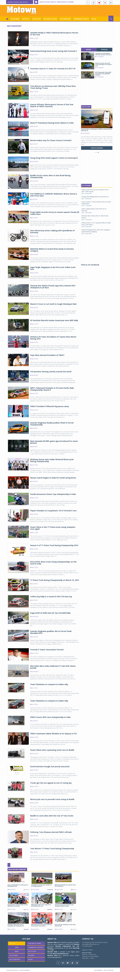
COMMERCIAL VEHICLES (81, 19)
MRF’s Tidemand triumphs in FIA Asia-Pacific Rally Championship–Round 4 (52, 389)
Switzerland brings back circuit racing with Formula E (53, 51)
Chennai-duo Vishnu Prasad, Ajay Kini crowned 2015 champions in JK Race (52, 286)
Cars (16, 947)
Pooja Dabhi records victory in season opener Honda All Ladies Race (54, 213)
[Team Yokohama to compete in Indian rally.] (16, 687)
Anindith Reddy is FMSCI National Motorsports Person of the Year (54, 34)
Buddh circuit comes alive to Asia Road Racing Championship (50, 176)
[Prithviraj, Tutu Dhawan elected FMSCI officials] (18, 837)
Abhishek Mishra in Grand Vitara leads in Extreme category (52, 250)
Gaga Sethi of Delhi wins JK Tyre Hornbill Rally (50, 613)
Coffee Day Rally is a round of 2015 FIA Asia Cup (51, 596)
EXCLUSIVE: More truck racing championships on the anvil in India (53, 563)
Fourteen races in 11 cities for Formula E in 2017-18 (52, 68)
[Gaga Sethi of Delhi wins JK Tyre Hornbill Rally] (18, 617)
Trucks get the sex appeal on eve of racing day (51, 783)
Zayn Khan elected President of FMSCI (47, 355)
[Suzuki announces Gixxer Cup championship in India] (18, 499)
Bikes (16, 951)
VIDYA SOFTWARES (108, 970)
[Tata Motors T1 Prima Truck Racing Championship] (15, 852)
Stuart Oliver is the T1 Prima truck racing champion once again (52, 528)
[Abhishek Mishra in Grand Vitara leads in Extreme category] (18, 253)
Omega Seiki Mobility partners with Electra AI (95, 197)
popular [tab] (104, 49)
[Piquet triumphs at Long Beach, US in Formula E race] (18, 515)
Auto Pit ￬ (26, 19)
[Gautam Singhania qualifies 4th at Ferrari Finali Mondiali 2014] (18, 635)
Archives (31, 955)
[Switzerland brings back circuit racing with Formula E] (18, 57)
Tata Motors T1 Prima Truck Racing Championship (52, 848)
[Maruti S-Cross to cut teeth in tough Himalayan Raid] (18, 308)
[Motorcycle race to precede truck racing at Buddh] (16, 802)
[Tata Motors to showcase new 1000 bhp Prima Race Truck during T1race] (18, 92)
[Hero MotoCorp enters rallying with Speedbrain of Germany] (18, 235)
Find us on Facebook (90, 265)
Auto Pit (12, 943)
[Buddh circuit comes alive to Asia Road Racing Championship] (18, 181)
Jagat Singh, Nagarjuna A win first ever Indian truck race (52, 268)
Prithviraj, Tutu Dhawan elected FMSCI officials (51, 832)
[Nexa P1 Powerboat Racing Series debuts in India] (18, 129)
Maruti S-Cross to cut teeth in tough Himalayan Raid (53, 304)
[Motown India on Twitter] (93, 2)
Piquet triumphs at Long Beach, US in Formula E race (53, 510)
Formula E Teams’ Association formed (46, 649)
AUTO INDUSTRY (65, 19)
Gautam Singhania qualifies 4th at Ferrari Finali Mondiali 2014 (50, 632)
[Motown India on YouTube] (99, 2)
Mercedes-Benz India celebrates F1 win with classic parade (53, 667)
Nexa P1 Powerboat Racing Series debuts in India (52, 123)
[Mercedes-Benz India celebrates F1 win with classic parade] (18, 671)
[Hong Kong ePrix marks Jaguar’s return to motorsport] (18, 164)
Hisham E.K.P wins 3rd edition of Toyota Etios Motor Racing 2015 (53, 338)
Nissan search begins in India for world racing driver (53, 478)
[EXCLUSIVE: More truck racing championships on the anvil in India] (18, 566)
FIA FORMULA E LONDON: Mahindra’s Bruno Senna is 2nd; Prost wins (53, 195)
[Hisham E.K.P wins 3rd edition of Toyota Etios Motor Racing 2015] (18, 341)
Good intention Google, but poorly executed (49, 766)
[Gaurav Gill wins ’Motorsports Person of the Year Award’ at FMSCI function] (18, 110)
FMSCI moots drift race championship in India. (50, 717)
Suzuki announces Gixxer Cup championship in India (53, 494)
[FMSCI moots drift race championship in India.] (16, 720)
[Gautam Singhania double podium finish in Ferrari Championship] (18, 427)
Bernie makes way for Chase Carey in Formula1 (51, 140)
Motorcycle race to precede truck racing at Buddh (52, 799)
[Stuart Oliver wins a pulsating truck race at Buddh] (16, 753)
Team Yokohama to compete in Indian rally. (49, 684)
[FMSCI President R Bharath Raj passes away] (18, 411)
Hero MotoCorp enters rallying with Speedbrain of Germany (52, 231)
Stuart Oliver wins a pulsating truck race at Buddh (52, 750)
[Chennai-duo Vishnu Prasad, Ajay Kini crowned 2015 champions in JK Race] (18, 290)
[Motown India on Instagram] (105, 2)
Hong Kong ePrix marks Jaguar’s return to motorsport (54, 158)
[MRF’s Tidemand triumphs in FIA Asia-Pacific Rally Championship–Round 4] (18, 392)
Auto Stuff (37, 19)
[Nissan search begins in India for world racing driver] (18, 482)
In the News (15, 19)
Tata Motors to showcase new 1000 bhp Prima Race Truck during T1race (53, 87)
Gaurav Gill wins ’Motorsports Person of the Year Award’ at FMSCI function (51, 105)
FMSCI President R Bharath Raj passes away (49, 406)
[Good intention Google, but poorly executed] (16, 769)
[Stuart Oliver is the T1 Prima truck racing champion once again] (18, 532)
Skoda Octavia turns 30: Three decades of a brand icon (58, 2)
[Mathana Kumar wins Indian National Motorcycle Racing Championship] (18, 464)
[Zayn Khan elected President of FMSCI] (18, 360)
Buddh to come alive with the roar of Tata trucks (51, 816)
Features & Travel (50, 19)
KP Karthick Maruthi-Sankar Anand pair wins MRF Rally (54, 320)
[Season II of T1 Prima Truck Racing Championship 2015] (18, 550)
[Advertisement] (79, 10)
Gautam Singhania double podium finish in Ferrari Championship (52, 424)
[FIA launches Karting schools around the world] (18, 376)
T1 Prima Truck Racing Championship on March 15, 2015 (54, 580)
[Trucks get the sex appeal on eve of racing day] (16, 786)
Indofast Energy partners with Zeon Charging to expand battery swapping (95, 231)
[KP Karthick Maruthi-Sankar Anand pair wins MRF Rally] (18, 325)
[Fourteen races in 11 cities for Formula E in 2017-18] (18, 74)
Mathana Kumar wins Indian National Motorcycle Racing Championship (52, 460)
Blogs (94, 19)
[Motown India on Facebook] (88, 2)
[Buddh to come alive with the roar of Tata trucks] (16, 819)
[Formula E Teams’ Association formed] (18, 654)
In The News (86, 185)
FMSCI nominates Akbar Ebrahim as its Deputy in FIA (53, 733)
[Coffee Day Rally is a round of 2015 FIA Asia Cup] (18, 601)
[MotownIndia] (23, 10)
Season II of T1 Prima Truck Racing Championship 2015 (54, 545)
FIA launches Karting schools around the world (50, 371)
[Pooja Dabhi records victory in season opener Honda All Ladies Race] (18, 217)
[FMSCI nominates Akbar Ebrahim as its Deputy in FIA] (18, 738)
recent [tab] (88, 49)
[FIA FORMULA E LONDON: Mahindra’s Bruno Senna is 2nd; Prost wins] (18, 198)
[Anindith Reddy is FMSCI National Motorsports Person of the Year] (18, 38)
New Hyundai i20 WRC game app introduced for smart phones (54, 442)
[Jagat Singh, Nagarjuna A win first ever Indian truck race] (18, 272)
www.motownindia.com (61, 953)
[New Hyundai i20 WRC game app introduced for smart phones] (18, 446)
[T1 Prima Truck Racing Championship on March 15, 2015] (18, 585)
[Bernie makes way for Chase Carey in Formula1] (18, 146)
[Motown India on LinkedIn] (110, 2)
